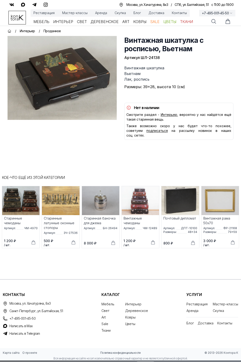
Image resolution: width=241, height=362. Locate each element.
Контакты (179, 13)
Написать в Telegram (24, 333)
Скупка (120, 13)
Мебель (41, 21)
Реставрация (44, 13)
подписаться (157, 131)
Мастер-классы (75, 13)
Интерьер (63, 21)
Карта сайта (11, 352)
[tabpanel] (62, 78)
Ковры (139, 21)
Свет (82, 21)
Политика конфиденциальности (120, 352)
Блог (137, 13)
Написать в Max (20, 326)
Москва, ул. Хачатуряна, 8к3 (30, 303)
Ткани (186, 21)
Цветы (169, 21)
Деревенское (105, 21)
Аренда (101, 13)
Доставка (156, 13)
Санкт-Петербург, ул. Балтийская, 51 (36, 311)
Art (125, 21)
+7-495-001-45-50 (215, 13)
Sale (155, 21)
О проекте (29, 352)
